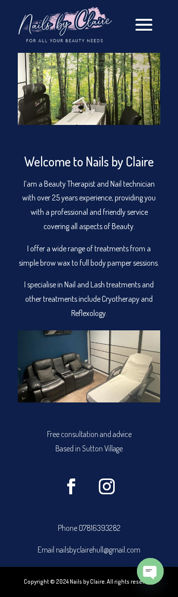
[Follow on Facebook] (71, 486)
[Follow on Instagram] (107, 486)
